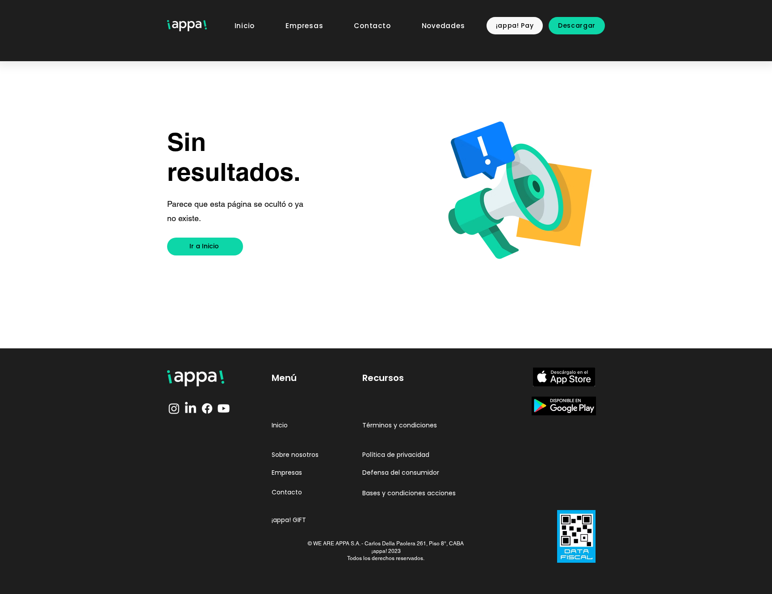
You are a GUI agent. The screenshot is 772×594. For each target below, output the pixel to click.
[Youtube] (224, 408)
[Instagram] (174, 408)
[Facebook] (207, 408)
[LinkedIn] (190, 408)
